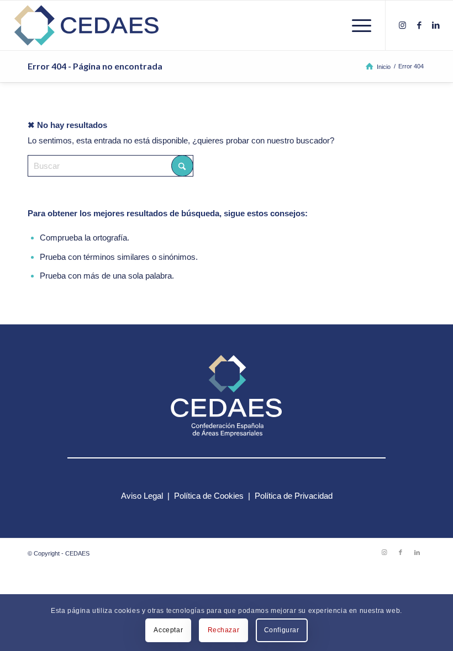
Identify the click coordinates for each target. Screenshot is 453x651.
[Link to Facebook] (419, 25)
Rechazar (224, 630)
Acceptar (168, 630)
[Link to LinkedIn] (436, 25)
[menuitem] (356, 25)
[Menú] (356, 25)
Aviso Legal (142, 495)
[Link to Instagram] (402, 25)
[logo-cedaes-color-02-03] (86, 25)
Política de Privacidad (294, 495)
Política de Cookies (209, 495)
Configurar (281, 630)
